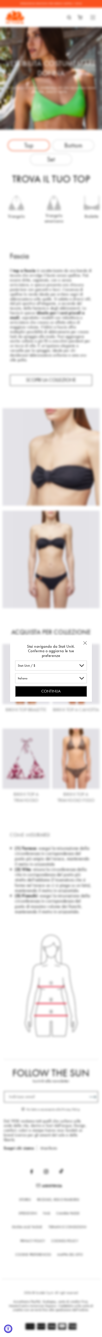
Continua (51, 691)
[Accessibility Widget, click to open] (8, 1329)
